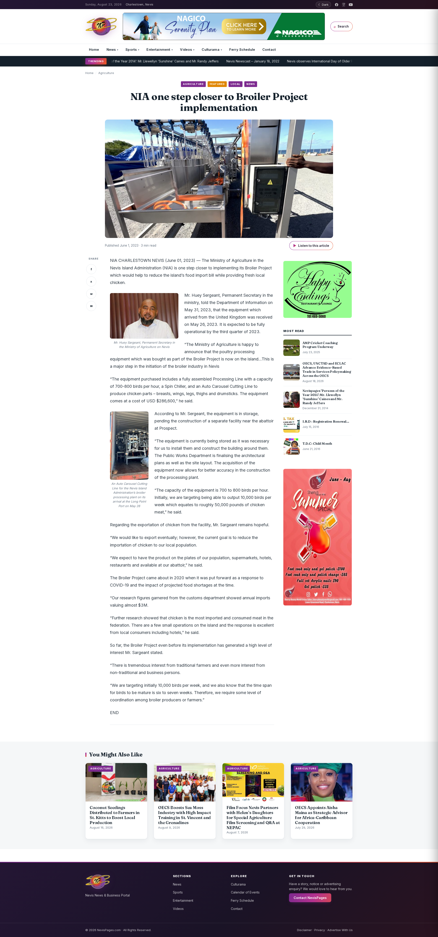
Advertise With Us (340, 930)
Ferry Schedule (242, 49)
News (111, 49)
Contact (269, 49)
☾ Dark (323, 4)
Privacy (319, 930)
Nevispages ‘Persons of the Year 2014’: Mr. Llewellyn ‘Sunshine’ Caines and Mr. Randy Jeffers (121, 61)
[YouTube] (351, 5)
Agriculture (106, 73)
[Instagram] (344, 5)
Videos (186, 49)
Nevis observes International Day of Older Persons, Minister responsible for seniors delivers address (336, 61)
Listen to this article (311, 245)
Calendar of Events (245, 892)
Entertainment (158, 49)
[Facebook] (337, 5)
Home (94, 49)
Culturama (210, 49)
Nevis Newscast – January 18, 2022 (226, 61)
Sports (131, 49)
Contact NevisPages (310, 898)
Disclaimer (304, 930)
